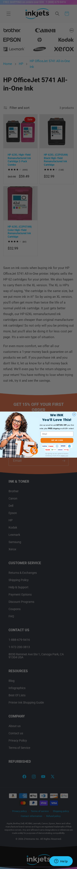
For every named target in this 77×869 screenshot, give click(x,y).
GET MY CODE (57, 440)
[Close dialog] (74, 414)
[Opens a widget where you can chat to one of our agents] (61, 861)
